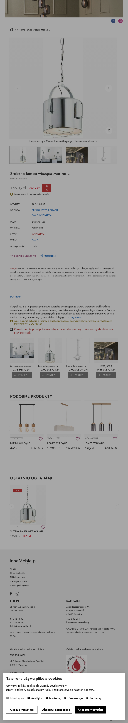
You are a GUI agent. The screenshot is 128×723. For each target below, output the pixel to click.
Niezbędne (17, 698)
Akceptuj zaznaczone (56, 710)
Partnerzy (95, 698)
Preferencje (76, 698)
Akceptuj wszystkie (90, 710)
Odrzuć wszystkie (22, 710)
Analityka (36, 698)
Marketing (55, 698)
